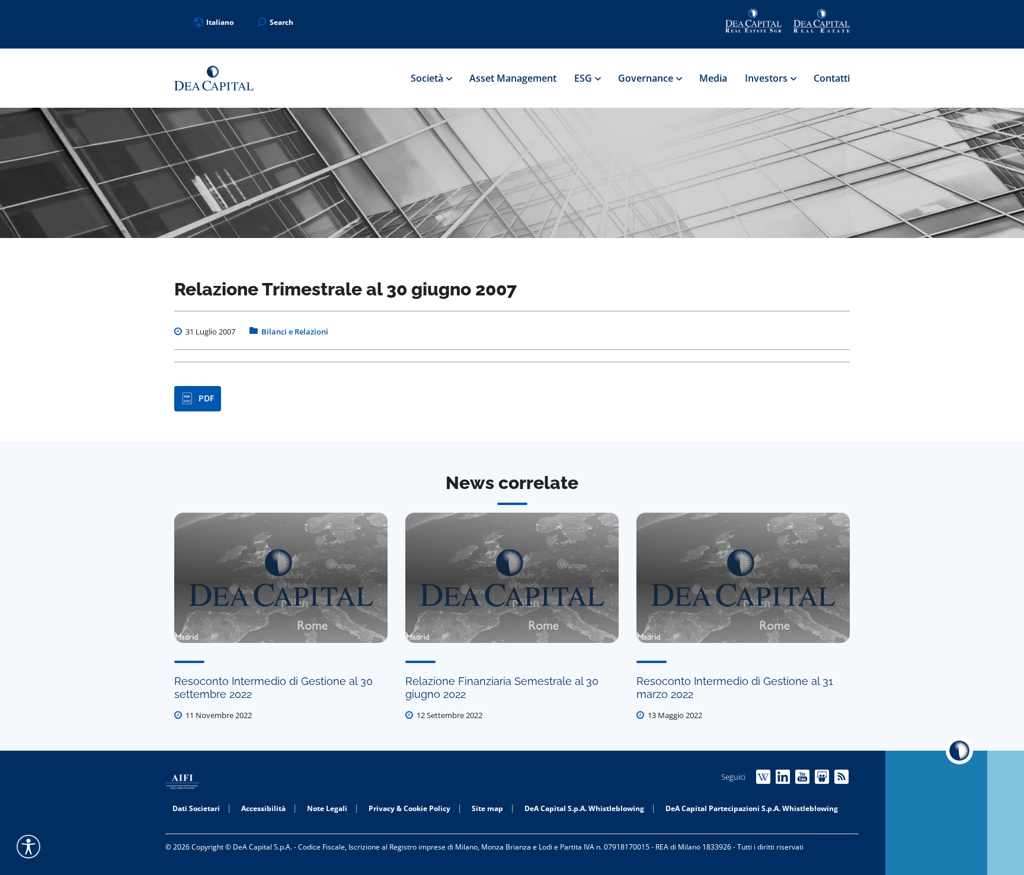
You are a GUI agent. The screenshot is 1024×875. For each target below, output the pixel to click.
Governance (647, 78)
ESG (584, 78)
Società (428, 78)
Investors (767, 78)
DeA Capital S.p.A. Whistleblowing (584, 808)
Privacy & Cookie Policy (409, 808)
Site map (487, 808)
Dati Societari (196, 808)
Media (713, 78)
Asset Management (512, 78)
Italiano (219, 22)
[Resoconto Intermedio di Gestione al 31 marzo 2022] (743, 578)
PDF (206, 398)
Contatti (832, 78)
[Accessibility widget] (28, 846)
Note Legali (327, 808)
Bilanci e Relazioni (294, 331)
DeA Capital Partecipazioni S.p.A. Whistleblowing (751, 808)
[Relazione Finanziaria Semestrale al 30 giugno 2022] (512, 578)
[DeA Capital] (214, 78)
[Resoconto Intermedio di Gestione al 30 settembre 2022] (281, 578)
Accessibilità (263, 808)
